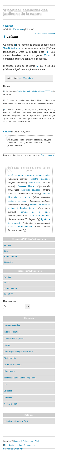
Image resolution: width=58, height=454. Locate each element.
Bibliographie (10, 358)
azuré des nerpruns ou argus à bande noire (29, 175)
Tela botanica (46, 155)
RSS (37, 441)
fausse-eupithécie (26, 186)
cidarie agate (35, 182)
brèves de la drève (12, 325)
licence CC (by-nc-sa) (23, 441)
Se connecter (29, 445)
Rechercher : (10, 301)
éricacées (8, 25)
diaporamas (9, 371)
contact (19, 445)
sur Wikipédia (25, 78)
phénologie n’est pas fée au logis (18, 351)
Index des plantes (11, 332)
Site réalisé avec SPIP (13, 449)
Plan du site (9, 445)
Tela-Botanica (10, 48)
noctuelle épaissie (30, 190)
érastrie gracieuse (40, 179)
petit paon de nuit (40, 215)
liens (6, 384)
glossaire (8, 397)
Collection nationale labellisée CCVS (33, 91)
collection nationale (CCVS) (16, 421)
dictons (7, 345)
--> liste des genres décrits (44, 33)
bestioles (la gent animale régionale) (20, 378)
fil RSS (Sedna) (11, 404)
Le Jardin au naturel (13, 365)
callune (7, 131)
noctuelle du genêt (17, 201)
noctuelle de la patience (20, 226)
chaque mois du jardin (14, 338)
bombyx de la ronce (35, 212)
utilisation (8, 391)
